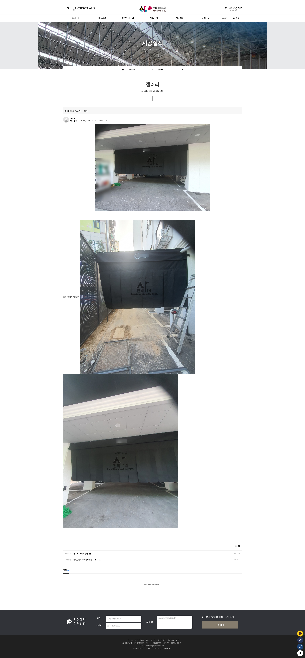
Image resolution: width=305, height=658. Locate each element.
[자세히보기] (229, 617)
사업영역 (102, 17)
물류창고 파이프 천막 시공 (82, 553)
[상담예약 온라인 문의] (300, 640)
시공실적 (180, 17)
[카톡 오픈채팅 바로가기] (300, 634)
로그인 (225, 18)
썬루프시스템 (128, 17)
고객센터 (206, 17)
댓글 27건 (73, 121)
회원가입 (236, 18)
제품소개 (154, 17)
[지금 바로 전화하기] (300, 647)
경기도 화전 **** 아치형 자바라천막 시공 (87, 560)
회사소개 (76, 17)
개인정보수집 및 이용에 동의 (213, 617)
